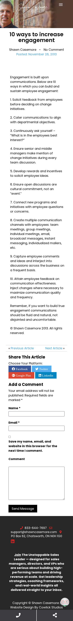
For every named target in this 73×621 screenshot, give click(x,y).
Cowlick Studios (51, 607)
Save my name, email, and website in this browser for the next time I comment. (32, 446)
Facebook (21, 368)
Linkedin (47, 375)
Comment (16, 459)
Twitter (43, 368)
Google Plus (23, 375)
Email (14, 422)
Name (14, 408)
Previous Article (22, 348)
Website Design (22, 607)
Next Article (53, 348)
